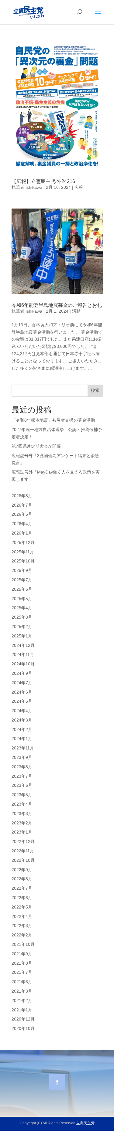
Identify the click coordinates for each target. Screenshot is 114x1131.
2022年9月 (22, 869)
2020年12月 (23, 1019)
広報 (78, 187)
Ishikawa (34, 187)
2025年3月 (22, 617)
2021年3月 (22, 991)
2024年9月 (22, 673)
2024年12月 (23, 645)
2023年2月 (22, 822)
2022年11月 (23, 850)
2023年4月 (22, 804)
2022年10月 (23, 860)
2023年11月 (23, 748)
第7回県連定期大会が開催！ (38, 446)
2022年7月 (22, 888)
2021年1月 (22, 1009)
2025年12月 (23, 542)
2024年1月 (22, 738)
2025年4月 (22, 607)
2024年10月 (23, 663)
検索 (95, 390)
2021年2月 (22, 1000)
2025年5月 (22, 598)
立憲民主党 (85, 1123)
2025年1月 (22, 635)
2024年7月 (22, 682)
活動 (76, 311)
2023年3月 (22, 813)
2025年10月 (23, 561)
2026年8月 (22, 495)
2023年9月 (22, 757)
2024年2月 (22, 729)
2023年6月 (22, 785)
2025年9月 (22, 570)
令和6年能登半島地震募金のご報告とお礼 (57, 305)
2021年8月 (22, 963)
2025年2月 (22, 626)
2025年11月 (23, 551)
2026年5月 (22, 514)
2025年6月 (22, 589)
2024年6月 (22, 692)
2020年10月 (23, 1028)
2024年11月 (23, 654)
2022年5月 (22, 907)
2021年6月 (22, 981)
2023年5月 (22, 794)
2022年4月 (22, 916)
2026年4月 (22, 523)
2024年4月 (22, 710)
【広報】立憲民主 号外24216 (43, 181)
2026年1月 (22, 533)
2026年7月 (22, 505)
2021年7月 (22, 972)
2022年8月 (22, 878)
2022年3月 (22, 925)
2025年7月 (22, 579)
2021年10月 (23, 944)
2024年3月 (22, 720)
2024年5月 (22, 701)
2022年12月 (23, 841)
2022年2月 (22, 934)
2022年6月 (22, 897)
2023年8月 (22, 766)
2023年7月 (22, 776)
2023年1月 (22, 832)
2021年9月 (22, 953)
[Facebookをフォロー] (57, 1082)
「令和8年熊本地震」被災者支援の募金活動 (53, 420)
